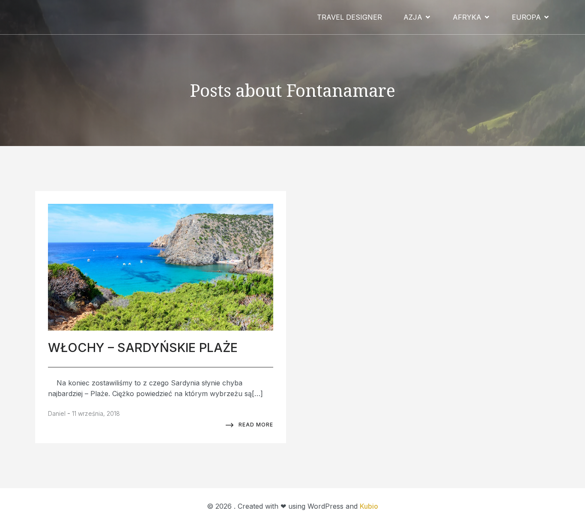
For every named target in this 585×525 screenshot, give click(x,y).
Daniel (57, 413)
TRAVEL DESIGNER (349, 17)
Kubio (369, 506)
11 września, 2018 (96, 413)
